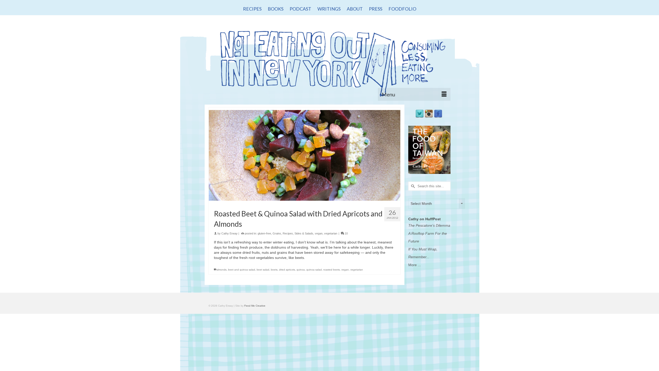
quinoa (301, 269)
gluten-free (264, 233)
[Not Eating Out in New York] (329, 61)
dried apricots (287, 269)
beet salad (263, 269)
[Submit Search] (412, 186)
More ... (414, 265)
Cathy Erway (229, 233)
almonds (221, 269)
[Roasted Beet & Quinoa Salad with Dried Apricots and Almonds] (304, 155)
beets (274, 269)
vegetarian (330, 233)
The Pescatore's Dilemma (429, 225)
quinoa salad (314, 269)
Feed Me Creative (254, 305)
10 (346, 233)
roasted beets (331, 269)
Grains (277, 233)
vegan (319, 233)
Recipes (288, 233)
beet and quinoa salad (241, 269)
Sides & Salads (303, 233)
